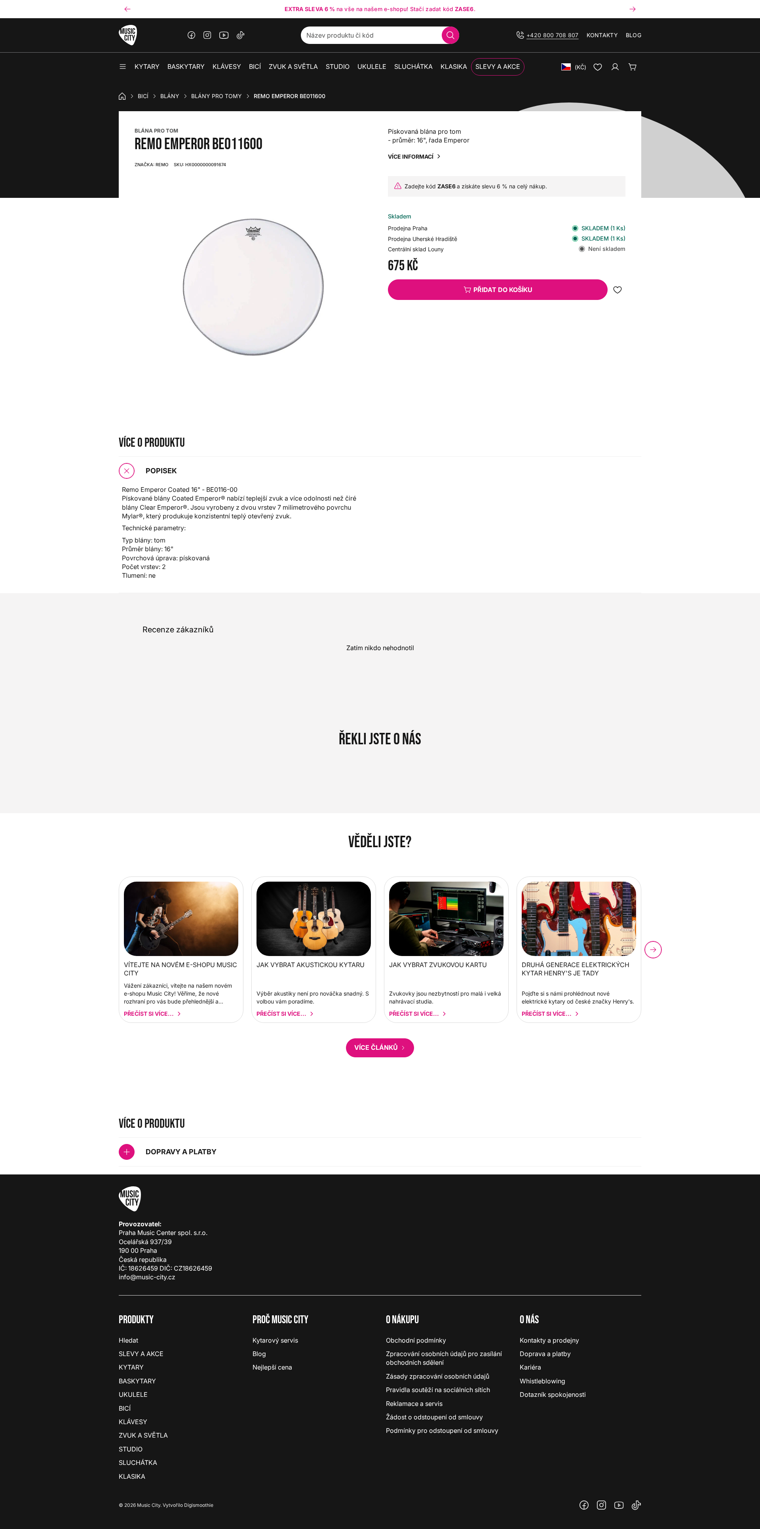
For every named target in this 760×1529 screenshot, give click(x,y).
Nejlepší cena (272, 1367)
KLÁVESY (133, 1422)
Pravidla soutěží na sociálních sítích (438, 1390)
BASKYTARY (137, 1381)
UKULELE (133, 1394)
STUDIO (130, 1449)
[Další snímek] (632, 9)
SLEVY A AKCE (141, 1354)
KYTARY (131, 1367)
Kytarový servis (275, 1340)
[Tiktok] (241, 35)
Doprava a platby (545, 1354)
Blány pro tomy (216, 96)
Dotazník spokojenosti (553, 1394)
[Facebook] (192, 35)
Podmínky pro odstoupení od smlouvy (442, 1430)
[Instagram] (207, 35)
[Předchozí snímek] (127, 9)
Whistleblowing (542, 1381)
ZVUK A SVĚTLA (143, 1435)
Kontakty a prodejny (549, 1340)
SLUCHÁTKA (138, 1462)
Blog (633, 35)
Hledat (128, 1340)
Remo (151, 164)
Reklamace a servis (414, 1404)
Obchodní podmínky (416, 1340)
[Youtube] (224, 35)
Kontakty (602, 35)
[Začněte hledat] (450, 35)
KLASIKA (132, 1476)
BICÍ (143, 96)
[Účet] (615, 67)
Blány (169, 96)
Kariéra (530, 1367)
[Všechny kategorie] (123, 67)
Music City (148, 1505)
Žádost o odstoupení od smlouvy (434, 1417)
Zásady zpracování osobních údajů (437, 1376)
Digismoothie (198, 1505)
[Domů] (122, 96)
